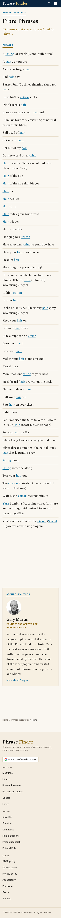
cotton (24, 97)
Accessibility (9, 879)
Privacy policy (10, 873)
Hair (6, 163)
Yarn (6, 503)
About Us (7, 817)
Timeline (7, 823)
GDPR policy (9, 861)
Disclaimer (8, 886)
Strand (41, 521)
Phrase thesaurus (20, 720)
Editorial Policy (10, 848)
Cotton (13, 483)
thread (25, 237)
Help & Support (10, 835)
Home (5, 720)
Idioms (6, 779)
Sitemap (7, 898)
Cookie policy (10, 867)
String (9, 54)
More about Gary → (17, 680)
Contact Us (8, 829)
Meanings (8, 772)
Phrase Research (11, 842)
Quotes (6, 797)
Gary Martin (17, 619)
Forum (6, 804)
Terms (6, 892)
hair (8, 61)
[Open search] (49, 3)
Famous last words (13, 791)
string (32, 155)
